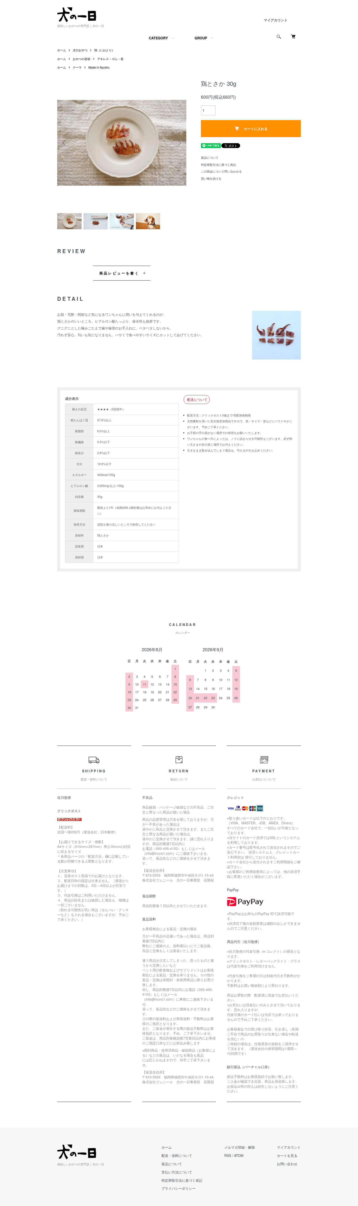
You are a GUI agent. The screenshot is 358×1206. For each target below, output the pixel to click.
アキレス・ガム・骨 (110, 59)
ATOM (239, 1155)
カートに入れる (256, 128)
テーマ (77, 67)
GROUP (201, 37)
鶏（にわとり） (104, 50)
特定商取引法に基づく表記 (218, 164)
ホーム (61, 50)
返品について (209, 157)
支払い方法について (176, 1172)
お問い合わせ (287, 1163)
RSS (227, 1155)
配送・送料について (176, 1155)
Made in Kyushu (99, 67)
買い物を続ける (211, 178)
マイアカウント (276, 20)
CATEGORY (158, 37)
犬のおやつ (80, 50)
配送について (197, 399)
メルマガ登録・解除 (239, 1147)
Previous (64, 143)
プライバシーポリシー (178, 1188)
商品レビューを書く (119, 273)
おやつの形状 (81, 59)
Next (179, 143)
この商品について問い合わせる (221, 171)
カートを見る (287, 1155)
